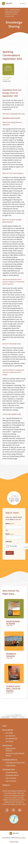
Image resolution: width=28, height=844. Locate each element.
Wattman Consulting (20, 837)
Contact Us (6, 785)
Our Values (9, 733)
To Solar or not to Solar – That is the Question (13, 688)
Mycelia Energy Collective (12, 12)
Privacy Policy (14, 842)
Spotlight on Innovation (11, 655)
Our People (9, 741)
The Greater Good (8, 769)
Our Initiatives (7, 745)
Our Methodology (12, 738)
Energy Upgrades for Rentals (13, 622)
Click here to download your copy (13, 114)
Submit (9, 553)
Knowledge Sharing (15, 9)
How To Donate (11, 778)
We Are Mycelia (7, 730)
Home (6, 9)
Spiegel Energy (11, 765)
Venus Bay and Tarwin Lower (15, 762)
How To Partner (11, 781)
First (7, 530)
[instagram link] (7, 810)
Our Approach (10, 736)
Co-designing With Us (9, 760)
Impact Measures (11, 772)
